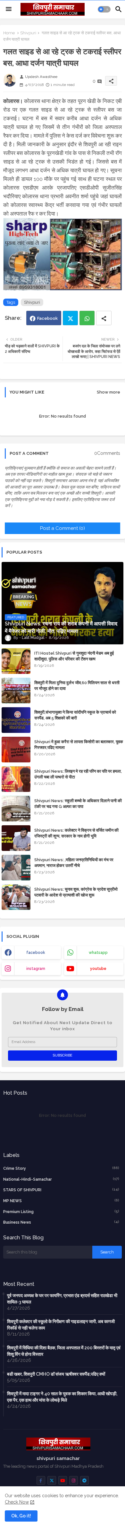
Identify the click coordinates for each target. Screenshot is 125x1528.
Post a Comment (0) (62, 528)
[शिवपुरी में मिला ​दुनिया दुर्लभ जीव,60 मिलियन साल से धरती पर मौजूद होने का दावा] (16, 690)
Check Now (17, 1502)
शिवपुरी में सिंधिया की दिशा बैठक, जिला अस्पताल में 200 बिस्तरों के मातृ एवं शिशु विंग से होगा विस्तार (64, 1351)
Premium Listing (61, 1211)
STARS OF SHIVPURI (61, 1189)
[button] (104, 9)
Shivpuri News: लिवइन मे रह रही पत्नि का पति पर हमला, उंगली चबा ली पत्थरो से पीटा (78, 774)
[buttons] (41, 1480)
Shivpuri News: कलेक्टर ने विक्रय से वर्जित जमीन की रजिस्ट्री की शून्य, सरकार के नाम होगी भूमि (76, 833)
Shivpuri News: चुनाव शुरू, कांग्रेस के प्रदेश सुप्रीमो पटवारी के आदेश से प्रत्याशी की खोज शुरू (76, 892)
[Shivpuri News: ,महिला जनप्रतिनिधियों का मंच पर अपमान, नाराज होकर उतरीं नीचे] (16, 867)
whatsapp (98, 952)
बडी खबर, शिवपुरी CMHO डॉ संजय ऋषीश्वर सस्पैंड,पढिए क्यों (56, 1374)
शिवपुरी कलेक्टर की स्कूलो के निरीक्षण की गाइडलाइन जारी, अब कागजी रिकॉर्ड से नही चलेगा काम (61, 1324)
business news (61, 1222)
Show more (108, 392)
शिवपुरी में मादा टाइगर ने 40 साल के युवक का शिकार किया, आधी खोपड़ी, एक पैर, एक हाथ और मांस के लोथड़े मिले (62, 1397)
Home (9, 32)
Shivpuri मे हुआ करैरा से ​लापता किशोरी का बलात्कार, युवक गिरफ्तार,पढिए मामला (78, 744)
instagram (35, 968)
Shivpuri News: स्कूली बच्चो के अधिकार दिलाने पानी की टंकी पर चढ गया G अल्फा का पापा (78, 803)
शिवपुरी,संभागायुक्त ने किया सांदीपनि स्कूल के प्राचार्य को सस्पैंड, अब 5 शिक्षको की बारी (75, 715)
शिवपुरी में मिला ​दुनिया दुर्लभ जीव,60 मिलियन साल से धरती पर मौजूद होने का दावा (77, 685)
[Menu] (8, 9)
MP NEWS (61, 1200)
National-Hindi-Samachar (61, 1179)
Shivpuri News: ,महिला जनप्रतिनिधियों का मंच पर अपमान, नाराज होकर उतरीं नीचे (73, 862)
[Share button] (104, 318)
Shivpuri (28, 32)
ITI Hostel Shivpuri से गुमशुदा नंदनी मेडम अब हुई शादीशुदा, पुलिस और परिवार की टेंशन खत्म (74, 656)
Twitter (70, 318)
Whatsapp (87, 318)
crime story (61, 1168)
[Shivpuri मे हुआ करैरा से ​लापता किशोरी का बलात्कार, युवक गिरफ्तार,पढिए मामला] (16, 749)
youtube (98, 968)
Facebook (47, 318)
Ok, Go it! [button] (21, 1515)
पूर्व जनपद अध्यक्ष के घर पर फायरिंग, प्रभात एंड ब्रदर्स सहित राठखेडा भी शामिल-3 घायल (62, 1298)
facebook (35, 952)
